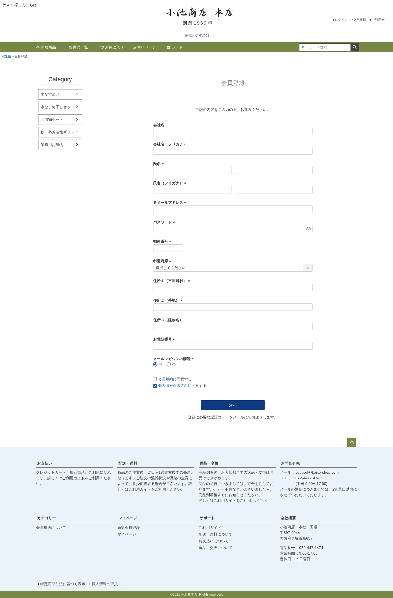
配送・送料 (127, 463)
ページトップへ (351, 442)
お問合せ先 (290, 463)
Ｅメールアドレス (170, 202)
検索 (354, 47)
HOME (6, 56)
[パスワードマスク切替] (308, 228)
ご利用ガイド (381, 20)
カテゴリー (46, 518)
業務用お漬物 (52, 145)
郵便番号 (163, 241)
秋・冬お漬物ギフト (57, 132)
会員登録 (359, 20)
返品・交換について (215, 547)
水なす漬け (50, 94)
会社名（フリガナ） (170, 144)
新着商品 (48, 47)
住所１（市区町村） (172, 281)
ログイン (341, 20)
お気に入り (114, 47)
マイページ (146, 47)
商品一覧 (80, 47)
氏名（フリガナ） (170, 183)
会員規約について (51, 527)
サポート (207, 518)
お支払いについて (214, 541)
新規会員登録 (128, 527)
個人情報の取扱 (105, 584)
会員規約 (165, 379)
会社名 (158, 125)
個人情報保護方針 (173, 385)
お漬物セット (52, 119)
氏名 (159, 164)
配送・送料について (215, 534)
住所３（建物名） (168, 320)
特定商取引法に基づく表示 (62, 584)
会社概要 (288, 518)
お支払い (44, 463)
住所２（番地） (168, 300)
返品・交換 (209, 463)
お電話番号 (165, 339)
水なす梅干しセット (57, 107)
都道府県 (163, 261)
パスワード (165, 222)
